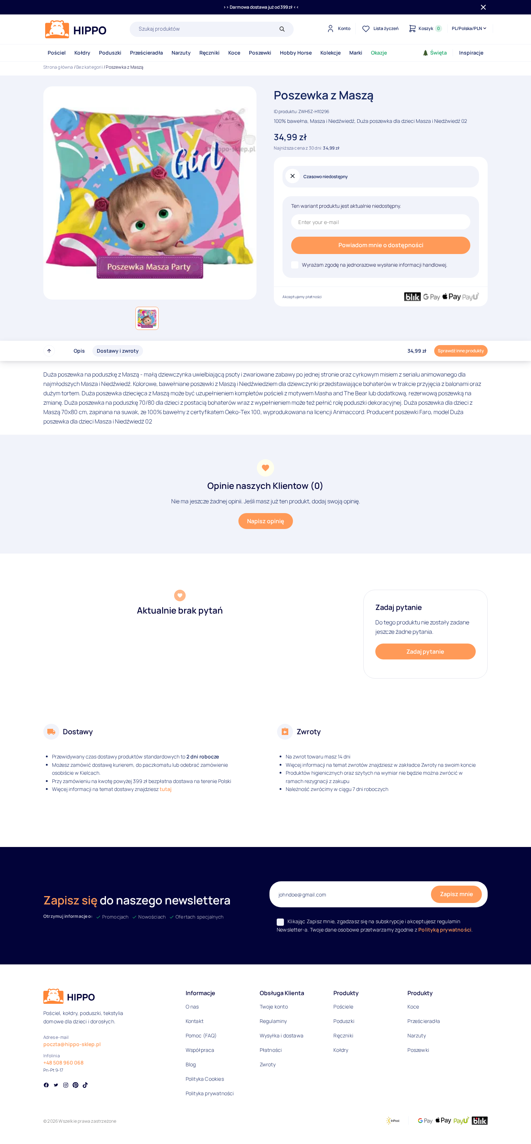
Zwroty (268, 1064)
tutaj (166, 789)
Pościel (57, 52)
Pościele (343, 1006)
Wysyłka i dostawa (281, 1035)
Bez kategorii (89, 67)
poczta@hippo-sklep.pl (72, 1044)
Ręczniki (209, 52)
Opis (79, 350)
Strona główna (58, 67)
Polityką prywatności (444, 929)
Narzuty (181, 52)
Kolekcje (330, 52)
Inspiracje (471, 52)
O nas (192, 1006)
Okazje (379, 52)
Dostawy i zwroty (118, 350)
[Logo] (75, 29)
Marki (355, 52)
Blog (191, 1064)
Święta (438, 52)
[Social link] (46, 1086)
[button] (147, 318)
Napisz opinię (265, 521)
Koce (234, 52)
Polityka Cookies (205, 1078)
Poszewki (260, 52)
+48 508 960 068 (63, 1062)
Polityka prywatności (210, 1093)
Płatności (271, 1049)
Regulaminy (273, 1021)
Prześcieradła (146, 52)
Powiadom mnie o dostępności (380, 245)
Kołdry (82, 52)
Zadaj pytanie (425, 651)
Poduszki (110, 52)
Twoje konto (274, 1006)
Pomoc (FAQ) (201, 1035)
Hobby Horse (296, 52)
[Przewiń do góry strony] (49, 351)
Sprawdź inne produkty (461, 351)
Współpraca (200, 1049)
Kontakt (194, 1021)
